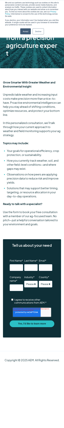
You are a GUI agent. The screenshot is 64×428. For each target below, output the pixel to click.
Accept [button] (25, 31)
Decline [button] (38, 31)
